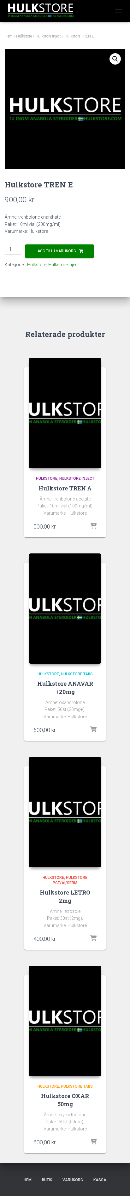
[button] (115, 59)
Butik (47, 1180)
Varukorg (72, 1180)
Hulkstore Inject (48, 36)
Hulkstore (24, 36)
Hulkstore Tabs (77, 674)
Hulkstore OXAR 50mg (65, 1099)
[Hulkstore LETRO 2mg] (65, 812)
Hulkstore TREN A (65, 488)
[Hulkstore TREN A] (65, 413)
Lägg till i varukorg (56, 251)
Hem (9, 36)
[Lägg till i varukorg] (93, 526)
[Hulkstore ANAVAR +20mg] (65, 608)
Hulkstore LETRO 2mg (65, 896)
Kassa (99, 1180)
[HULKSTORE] (42, 11)
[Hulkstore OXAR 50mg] (65, 1021)
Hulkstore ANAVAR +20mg (65, 687)
